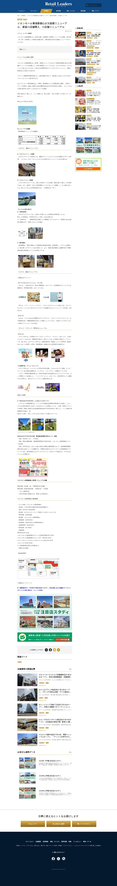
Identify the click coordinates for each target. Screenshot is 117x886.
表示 (24, 49)
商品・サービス (71, 10)
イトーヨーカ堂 (90, 47)
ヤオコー (42, 682)
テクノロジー (33, 10)
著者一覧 (43, 845)
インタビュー (21, 10)
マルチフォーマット (91, 64)
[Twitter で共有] (46, 650)
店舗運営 (46, 10)
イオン (25, 19)
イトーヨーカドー (90, 46)
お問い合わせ (37, 845)
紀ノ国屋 (96, 56)
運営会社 (18, 845)
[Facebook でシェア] (50, 649)
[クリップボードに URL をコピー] (58, 650)
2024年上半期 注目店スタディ (50, 791)
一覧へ (70, 669)
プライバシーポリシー (68, 845)
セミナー (33, 824)
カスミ (41, 697)
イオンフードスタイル (91, 72)
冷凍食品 (97, 47)
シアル (95, 37)
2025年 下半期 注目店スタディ (50, 761)
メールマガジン (85, 824)
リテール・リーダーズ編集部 (24, 33)
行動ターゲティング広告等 (51, 845)
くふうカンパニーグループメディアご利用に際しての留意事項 (87, 845)
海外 (98, 64)
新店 (47, 682)
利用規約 (60, 845)
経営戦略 (58, 10)
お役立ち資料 (59, 824)
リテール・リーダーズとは (27, 845)
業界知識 (83, 10)
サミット (42, 712)
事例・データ (95, 10)
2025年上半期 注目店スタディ (50, 776)
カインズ (42, 727)
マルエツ (42, 742)
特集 (70, 841)
